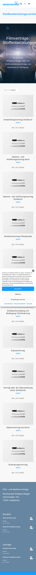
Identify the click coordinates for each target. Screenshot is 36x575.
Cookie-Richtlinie (8, 303)
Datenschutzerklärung (19, 303)
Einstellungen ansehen (18, 299)
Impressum (29, 303)
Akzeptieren (18, 289)
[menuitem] (20, 4)
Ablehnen (18, 294)
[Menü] (25, 4)
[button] (33, 271)
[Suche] (20, 4)
